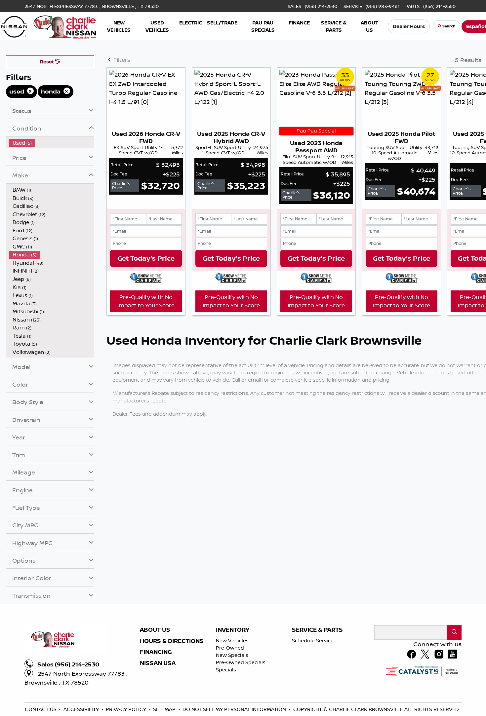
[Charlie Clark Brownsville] (48, 25)
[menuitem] (52, 209)
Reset (47, 127)
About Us (155, 696)
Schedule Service (313, 706)
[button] (119, 26)
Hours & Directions (172, 707)
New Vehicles (232, 706)
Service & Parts (317, 696)
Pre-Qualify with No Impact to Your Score (146, 390)
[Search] (454, 698)
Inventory (232, 696)
